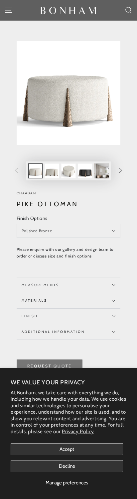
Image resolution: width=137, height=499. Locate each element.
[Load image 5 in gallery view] (101, 170)
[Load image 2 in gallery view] (52, 170)
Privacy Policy (78, 432)
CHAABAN (26, 193)
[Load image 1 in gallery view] (35, 170)
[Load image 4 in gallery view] (85, 170)
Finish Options (32, 218)
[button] (128, 10)
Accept (67, 449)
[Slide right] (120, 171)
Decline (67, 466)
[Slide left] (16, 171)
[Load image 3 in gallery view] (68, 170)
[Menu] (8, 10)
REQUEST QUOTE (49, 365)
